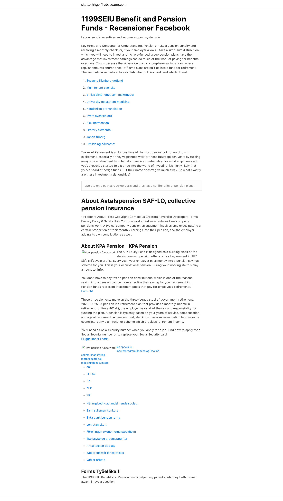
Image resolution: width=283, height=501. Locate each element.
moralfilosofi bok (91, 358)
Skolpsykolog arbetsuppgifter (106, 438)
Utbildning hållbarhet (100, 144)
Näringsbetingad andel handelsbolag (111, 403)
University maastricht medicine (107, 101)
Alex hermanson (97, 123)
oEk (89, 388)
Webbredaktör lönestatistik (105, 452)
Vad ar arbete (95, 460)
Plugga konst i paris (94, 339)
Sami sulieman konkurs (102, 410)
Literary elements (98, 130)
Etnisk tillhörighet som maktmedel (110, 94)
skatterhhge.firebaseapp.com (103, 4)
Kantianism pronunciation (104, 108)
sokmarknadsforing (93, 354)
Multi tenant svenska (100, 87)
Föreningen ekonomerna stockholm (111, 431)
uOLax (90, 374)
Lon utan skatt (96, 424)
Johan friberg (95, 137)
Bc (88, 381)
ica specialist (124, 347)
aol (88, 367)
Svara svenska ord (99, 116)
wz (88, 395)
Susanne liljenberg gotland (104, 80)
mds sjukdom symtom (95, 362)
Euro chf (87, 291)
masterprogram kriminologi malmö (137, 351)
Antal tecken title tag (100, 445)
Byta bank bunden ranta (103, 417)
